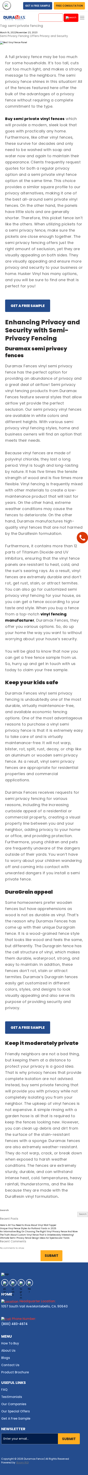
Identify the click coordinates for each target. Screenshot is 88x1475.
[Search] (71, 18)
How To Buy (10, 1343)
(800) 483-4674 (14, 1323)
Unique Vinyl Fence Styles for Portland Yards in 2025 (28, 1229)
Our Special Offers (15, 1411)
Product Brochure (15, 1372)
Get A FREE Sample (28, 305)
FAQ (4, 1389)
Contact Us (10, 1365)
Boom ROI (22, 1462)
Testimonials (11, 1397)
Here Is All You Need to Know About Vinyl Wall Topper (28, 1225)
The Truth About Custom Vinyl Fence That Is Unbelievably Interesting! (37, 1235)
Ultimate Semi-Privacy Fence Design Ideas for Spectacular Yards (35, 1238)
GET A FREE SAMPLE (37, 5)
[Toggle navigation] (82, 17)
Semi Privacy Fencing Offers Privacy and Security (34, 36)
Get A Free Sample (15, 1418)
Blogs (5, 1358)
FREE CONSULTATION (69, 5)
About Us (8, 1350)
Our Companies (13, 1404)
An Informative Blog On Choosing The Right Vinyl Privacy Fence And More (39, 1232)
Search (4, 1210)
